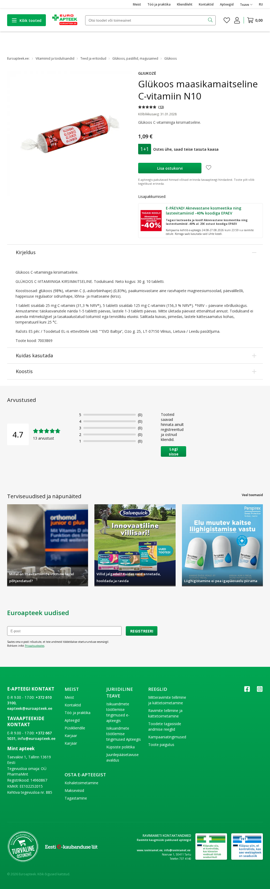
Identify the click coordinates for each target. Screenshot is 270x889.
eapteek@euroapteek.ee (29, 708)
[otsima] (211, 20)
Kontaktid (206, 4)
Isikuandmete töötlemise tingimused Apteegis (123, 734)
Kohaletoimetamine (81, 782)
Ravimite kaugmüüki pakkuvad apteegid (164, 840)
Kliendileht (184, 4)
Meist (137, 4)
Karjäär (71, 743)
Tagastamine (76, 798)
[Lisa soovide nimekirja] (208, 168)
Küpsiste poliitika (120, 746)
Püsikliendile (75, 727)
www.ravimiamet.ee (149, 850)
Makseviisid (74, 790)
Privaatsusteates (34, 646)
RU (261, 4)
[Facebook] (247, 690)
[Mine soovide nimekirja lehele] (227, 20)
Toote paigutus (161, 744)
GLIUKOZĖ (147, 73)
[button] (151, 107)
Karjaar (71, 735)
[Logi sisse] (237, 20)
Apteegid (227, 4)
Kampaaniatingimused (167, 736)
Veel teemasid (252, 495)
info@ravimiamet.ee (177, 850)
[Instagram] (260, 690)
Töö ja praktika (159, 4)
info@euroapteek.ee (36, 738)
